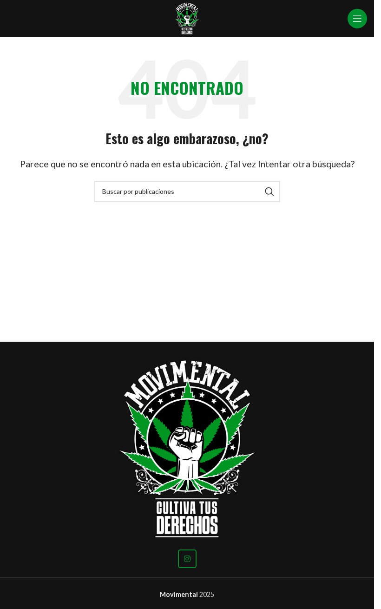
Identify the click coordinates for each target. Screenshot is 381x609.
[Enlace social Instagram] (187, 558)
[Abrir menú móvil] (357, 18)
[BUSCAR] (269, 191)
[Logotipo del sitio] (187, 18)
